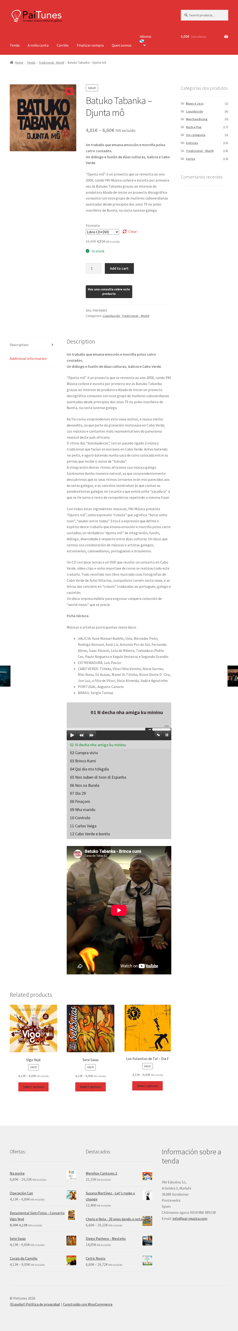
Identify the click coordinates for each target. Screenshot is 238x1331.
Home (19, 62)
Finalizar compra (90, 45)
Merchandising (196, 119)
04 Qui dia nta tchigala (89, 769)
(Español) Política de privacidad (35, 1304)
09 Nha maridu (82, 809)
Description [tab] (19, 344)
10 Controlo (80, 817)
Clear (133, 231)
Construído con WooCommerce (87, 1304)
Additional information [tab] (28, 358)
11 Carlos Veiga (83, 826)
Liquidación (111, 316)
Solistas (192, 143)
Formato (93, 225)
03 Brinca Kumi (83, 761)
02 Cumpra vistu (84, 752)
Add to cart (119, 268)
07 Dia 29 (78, 793)
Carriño (63, 45)
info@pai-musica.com (189, 1218)
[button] (69, 91)
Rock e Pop (194, 127)
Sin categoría (195, 135)
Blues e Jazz (195, 103)
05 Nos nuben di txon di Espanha (98, 777)
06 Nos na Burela (84, 785)
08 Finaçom (80, 801)
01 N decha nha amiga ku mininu (98, 744)
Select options (33, 1087)
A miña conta (38, 45)
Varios (190, 159)
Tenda (15, 45)
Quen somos (122, 45)
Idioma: (146, 36)
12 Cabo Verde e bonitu (90, 833)
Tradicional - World (51, 62)
